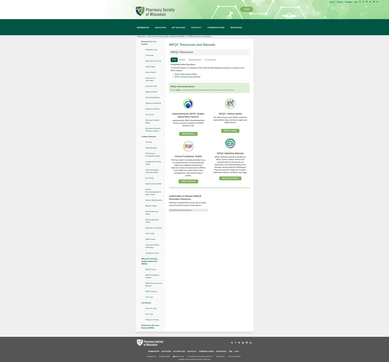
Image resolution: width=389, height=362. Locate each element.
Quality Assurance (194, 60)
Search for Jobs (151, 308)
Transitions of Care (152, 253)
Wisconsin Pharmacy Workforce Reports (153, 130)
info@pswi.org (151, 356)
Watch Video (230, 131)
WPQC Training (151, 291)
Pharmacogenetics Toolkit (152, 221)
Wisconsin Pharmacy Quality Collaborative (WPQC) (149, 261)
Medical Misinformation (153, 200)
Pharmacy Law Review (153, 228)
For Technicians (210, 60)
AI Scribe (148, 142)
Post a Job (149, 314)
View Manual (188, 134)
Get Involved (178, 28)
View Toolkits (188, 181)
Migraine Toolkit (151, 206)
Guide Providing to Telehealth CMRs (152, 171)
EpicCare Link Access (153, 61)
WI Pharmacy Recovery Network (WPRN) (150, 327)
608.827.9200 (165, 356)
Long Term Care (151, 86)
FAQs (174, 60)
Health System (150, 72)
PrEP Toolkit (149, 233)
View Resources (230, 178)
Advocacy (196, 28)
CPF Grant (149, 297)
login (178, 90)
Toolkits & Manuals (148, 136)
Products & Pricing (152, 320)
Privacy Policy (220, 356)
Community (149, 55)
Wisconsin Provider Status (152, 121)
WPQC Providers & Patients (152, 276)
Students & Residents (153, 103)
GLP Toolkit (149, 178)
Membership (143, 28)
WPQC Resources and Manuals (153, 284)
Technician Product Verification (152, 246)
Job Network (146, 303)
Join (230, 351)
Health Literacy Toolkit (153, 184)
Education (160, 28)
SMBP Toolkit (150, 239)
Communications (215, 28)
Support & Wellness (152, 109)
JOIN (246, 9)
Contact (340, 2)
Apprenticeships (151, 148)
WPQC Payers (150, 269)
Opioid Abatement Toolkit (151, 213)
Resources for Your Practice (148, 43)
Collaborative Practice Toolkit (153, 163)
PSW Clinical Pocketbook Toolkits (152, 155)
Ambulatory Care (151, 50)
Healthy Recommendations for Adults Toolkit (153, 192)
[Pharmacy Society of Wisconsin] (155, 11)
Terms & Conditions (234, 356)
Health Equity (150, 67)
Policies (182, 60)
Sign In (332, 2)
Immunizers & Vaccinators (150, 79)
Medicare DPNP (151, 92)
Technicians (149, 114)
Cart (355, 2)
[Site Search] (360, 1)
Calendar (348, 2)
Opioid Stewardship (152, 97)
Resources (236, 28)
